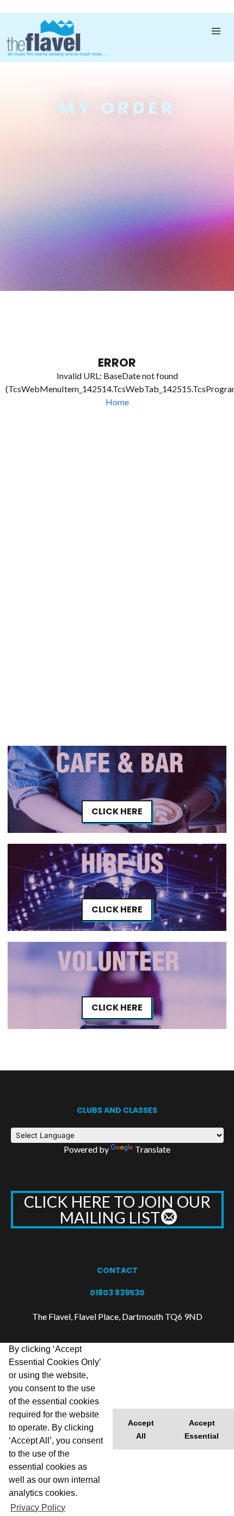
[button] (216, 31)
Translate (152, 1149)
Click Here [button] (117, 811)
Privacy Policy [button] (37, 1507)
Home (117, 402)
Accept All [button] (141, 1429)
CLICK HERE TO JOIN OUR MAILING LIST (117, 1209)
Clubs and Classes (117, 1110)
